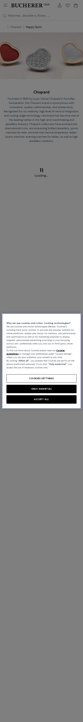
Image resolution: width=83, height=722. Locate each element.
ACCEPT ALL (41, 399)
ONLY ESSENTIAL (41, 388)
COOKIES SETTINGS (41, 378)
